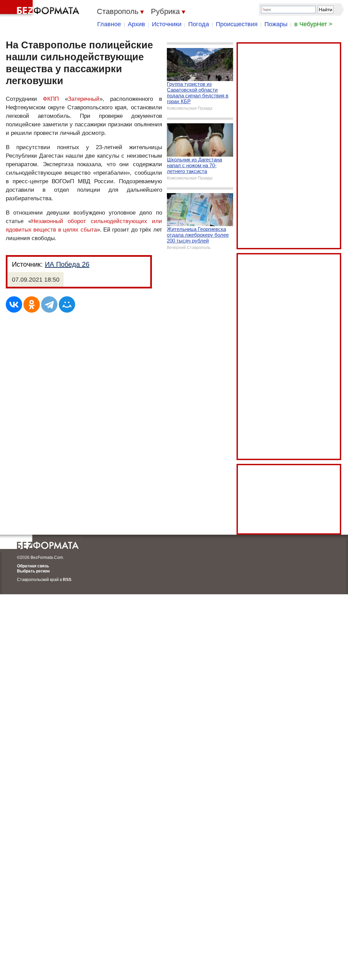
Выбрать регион (33, 571)
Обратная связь (33, 566)
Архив (136, 24)
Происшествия (237, 24)
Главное (109, 24)
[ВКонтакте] (14, 304)
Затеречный (84, 99)
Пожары (276, 24)
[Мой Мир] (67, 304)
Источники (166, 24)
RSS (67, 579)
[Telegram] (49, 304)
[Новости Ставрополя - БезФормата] (41, 8)
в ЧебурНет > (313, 24)
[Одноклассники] (31, 304)
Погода (198, 24)
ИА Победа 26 (67, 264)
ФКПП (51, 99)
